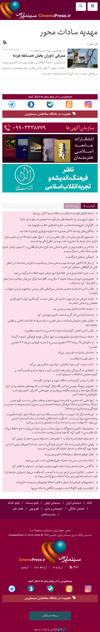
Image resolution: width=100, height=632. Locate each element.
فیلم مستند (32, 503)
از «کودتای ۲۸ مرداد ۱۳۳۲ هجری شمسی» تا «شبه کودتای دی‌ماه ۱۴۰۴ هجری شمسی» (54, 344)
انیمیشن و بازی (54, 508)
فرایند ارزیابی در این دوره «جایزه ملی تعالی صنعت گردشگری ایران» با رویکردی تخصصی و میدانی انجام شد (54, 301)
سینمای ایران (73, 503)
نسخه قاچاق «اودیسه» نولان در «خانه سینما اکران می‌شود (63, 213)
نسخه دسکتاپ (50, 615)
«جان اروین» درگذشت (82, 358)
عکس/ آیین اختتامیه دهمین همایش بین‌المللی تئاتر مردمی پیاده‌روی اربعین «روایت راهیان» (51, 291)
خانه (89, 503)
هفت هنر (17, 508)
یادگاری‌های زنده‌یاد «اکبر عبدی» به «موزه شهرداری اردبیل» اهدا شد (57, 231)
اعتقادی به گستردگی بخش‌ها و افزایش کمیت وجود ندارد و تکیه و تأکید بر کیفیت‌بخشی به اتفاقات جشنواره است (56, 372)
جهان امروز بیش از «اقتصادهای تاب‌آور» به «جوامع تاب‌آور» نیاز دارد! (57, 219)
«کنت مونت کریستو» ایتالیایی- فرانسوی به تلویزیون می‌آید (62, 364)
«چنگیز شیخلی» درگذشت (80, 257)
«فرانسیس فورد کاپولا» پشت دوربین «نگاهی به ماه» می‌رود (62, 488)
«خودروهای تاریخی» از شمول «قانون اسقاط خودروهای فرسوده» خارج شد (55, 482)
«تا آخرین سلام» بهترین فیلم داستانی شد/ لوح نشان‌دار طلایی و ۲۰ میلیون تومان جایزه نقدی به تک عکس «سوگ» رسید (50, 249)
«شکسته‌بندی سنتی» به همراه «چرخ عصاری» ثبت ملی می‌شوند (59, 460)
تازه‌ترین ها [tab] (89, 205)
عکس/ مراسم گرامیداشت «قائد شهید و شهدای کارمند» (63, 380)
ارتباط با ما (40, 567)
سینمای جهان (52, 503)
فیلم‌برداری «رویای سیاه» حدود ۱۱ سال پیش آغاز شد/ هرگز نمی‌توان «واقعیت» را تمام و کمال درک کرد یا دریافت (51, 281)
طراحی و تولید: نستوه (45, 629)
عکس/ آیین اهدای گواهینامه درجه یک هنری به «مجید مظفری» (59, 330)
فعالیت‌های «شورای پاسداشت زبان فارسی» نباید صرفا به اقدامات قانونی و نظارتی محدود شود (52, 323)
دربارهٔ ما (58, 567)
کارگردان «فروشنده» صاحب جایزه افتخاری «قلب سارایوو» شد (61, 225)
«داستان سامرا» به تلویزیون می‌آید (76, 352)
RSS (76, 567)
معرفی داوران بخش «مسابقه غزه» (39, 56)
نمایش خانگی (76, 508)
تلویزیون (34, 508)
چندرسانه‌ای (48, 514)
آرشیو (24, 567)
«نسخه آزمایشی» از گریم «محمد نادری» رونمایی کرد (65, 315)
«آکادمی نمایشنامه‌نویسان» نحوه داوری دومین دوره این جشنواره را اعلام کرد (53, 466)
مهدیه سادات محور (69, 32)
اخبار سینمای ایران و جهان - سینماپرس (46, 10)
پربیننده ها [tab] (72, 205)
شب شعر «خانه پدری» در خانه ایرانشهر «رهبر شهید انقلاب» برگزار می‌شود (54, 273)
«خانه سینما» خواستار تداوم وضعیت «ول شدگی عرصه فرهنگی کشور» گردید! (52, 336)
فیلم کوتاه (14, 503)
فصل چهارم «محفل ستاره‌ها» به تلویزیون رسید (69, 454)
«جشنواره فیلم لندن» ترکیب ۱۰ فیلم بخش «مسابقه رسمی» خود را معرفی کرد (53, 438)
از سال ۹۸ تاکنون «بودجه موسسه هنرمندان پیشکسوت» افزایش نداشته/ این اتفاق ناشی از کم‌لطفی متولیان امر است (52, 265)
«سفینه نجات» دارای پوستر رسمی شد (73, 308)
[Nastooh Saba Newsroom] (62, 629)
